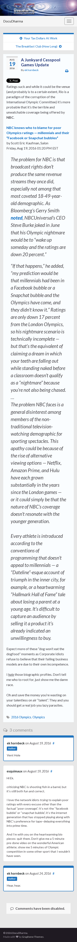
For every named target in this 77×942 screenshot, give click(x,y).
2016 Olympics (21, 717)
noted (16, 218)
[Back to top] (67, 932)
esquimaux (14, 771)
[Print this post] (66, 71)
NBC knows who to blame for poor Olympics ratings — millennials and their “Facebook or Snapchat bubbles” (37, 133)
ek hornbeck (31, 70)
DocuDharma (13, 21)
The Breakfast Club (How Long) (36, 46)
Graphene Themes (33, 936)
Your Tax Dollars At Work (40, 38)
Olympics (39, 717)
